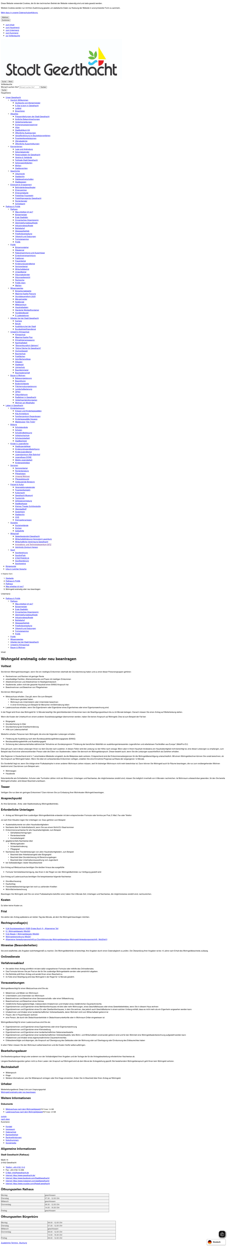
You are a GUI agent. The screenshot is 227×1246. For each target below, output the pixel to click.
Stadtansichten (21, 168)
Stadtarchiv (20, 176)
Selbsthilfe (19, 530)
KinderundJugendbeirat (25, 263)
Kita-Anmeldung (22, 413)
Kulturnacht (20, 492)
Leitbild (18, 108)
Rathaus (13, 209)
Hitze (17, 127)
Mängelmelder (21, 299)
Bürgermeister (21, 214)
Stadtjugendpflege (23, 446)
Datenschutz (11, 1132)
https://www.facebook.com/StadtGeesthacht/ (28, 1178)
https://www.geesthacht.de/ (20, 1175)
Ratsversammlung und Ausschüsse (30, 252)
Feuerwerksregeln (22, 490)
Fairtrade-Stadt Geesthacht (26, 160)
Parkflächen (20, 356)
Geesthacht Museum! (24, 495)
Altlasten (18, 361)
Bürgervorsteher (22, 247)
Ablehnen (5, 17)
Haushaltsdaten (21, 307)
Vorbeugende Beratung (25, 481)
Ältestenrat (19, 250)
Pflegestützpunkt (22, 479)
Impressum (10, 1129)
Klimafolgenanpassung (25, 340)
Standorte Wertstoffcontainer (27, 310)
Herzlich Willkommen (19, 100)
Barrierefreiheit (12, 1134)
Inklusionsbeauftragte (24, 225)
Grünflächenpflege (23, 359)
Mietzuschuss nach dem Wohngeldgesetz (23, 1109)
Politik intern (20, 282)
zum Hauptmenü (13, 27)
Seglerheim (20, 511)
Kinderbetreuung (17, 408)
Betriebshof (20, 228)
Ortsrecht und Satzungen (25, 236)
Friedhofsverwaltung (23, 233)
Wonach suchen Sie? (10, 87)
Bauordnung (20, 381)
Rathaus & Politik (13, 206)
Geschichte (15, 171)
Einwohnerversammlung (25, 255)
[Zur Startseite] (61, 78)
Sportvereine (20, 563)
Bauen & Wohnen (17, 375)
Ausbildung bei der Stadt (25, 326)
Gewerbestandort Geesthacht (27, 536)
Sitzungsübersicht (22, 277)
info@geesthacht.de (17, 1172)
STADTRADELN (22, 558)
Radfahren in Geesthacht (25, 397)
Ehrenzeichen (21, 190)
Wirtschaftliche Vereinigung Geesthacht (31, 541)
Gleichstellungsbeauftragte (26, 222)
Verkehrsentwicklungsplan (26, 400)
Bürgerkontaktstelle (23, 291)
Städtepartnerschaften (24, 179)
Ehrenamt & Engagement (21, 184)
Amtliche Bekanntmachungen (27, 119)
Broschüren (20, 111)
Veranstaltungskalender (25, 487)
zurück (4, 1116)
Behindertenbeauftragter (25, 187)
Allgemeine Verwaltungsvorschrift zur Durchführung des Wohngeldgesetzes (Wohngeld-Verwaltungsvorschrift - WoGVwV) (56, 939)
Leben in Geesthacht (14, 405)
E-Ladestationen (22, 315)
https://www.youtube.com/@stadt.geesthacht (28, 1183)
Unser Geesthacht (13, 97)
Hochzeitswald (21, 351)
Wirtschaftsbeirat (22, 269)
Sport (12, 550)
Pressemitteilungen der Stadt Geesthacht (32, 116)
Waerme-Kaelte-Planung (25, 293)
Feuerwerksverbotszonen (25, 138)
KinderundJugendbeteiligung (27, 449)
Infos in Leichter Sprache (16, 569)
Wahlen (18, 285)
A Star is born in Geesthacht (27, 105)
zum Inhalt (10, 24)
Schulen (18, 430)
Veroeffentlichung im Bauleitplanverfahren (32, 135)
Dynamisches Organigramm (27, 220)
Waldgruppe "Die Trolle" (25, 421)
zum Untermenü (12, 30)
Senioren (14, 465)
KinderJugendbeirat (23, 451)
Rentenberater (21, 201)
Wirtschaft (14, 533)
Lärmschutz (20, 367)
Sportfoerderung (22, 560)
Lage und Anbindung (24, 149)
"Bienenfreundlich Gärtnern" (27, 345)
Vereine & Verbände (23, 157)
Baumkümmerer (21, 370)
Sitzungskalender (22, 274)
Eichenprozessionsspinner (26, 124)
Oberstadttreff (20, 509)
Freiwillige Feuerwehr (24, 195)
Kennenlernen (16, 146)
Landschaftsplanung (23, 389)
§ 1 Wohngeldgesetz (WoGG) (18, 931)
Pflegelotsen (20, 473)
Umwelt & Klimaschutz (19, 331)
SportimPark (20, 555)
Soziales (14, 522)
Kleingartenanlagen (23, 520)
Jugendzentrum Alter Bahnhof (27, 454)
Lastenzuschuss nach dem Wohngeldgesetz (24, 1111)
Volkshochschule (22, 435)
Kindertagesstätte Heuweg (26, 419)
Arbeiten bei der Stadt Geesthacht (24, 318)
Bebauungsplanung (23, 378)
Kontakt (9, 1126)
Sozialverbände (21, 525)
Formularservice (22, 239)
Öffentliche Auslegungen (25, 132)
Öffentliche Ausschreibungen (27, 143)
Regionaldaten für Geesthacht (27, 154)
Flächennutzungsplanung (26, 386)
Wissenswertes (16, 288)
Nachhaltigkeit (21, 342)
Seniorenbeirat (21, 266)
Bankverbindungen (14, 1137)
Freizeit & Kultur (17, 484)
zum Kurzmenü (12, 33)
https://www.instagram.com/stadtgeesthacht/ (27, 1180)
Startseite (10, 578)
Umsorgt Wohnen (22, 476)
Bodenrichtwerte (22, 383)
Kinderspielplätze (22, 462)
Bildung (13, 424)
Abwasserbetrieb (22, 231)
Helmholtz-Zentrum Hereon (26, 547)
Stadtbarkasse (21, 503)
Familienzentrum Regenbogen (28, 416)
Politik (17, 241)
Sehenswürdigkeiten (23, 162)
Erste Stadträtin (21, 217)
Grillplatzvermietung (23, 500)
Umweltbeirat (20, 271)
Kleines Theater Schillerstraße (28, 506)
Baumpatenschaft (22, 372)
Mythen (18, 165)
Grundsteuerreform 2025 (25, 296)
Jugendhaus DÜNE (23, 457)
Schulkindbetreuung (23, 432)
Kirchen (18, 528)
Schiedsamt (20, 203)
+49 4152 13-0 (15, 1167)
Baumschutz (20, 353)
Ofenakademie (21, 141)
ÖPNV (18, 391)
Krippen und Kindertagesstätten (28, 410)
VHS (17, 517)
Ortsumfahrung (21, 394)
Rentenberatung (22, 470)
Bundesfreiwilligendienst (25, 329)
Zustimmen (6, 20)
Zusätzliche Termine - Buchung (14, 1242)
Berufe (18, 323)
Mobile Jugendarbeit (23, 460)
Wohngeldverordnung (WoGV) (18, 936)
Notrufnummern (12, 1140)
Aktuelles (14, 113)
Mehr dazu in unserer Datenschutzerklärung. (19, 12)
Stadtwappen (20, 182)
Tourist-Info (19, 498)
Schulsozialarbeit (22, 438)
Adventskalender (22, 152)
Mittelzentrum (20, 304)
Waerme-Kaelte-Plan (24, 337)
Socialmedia (11, 1142)
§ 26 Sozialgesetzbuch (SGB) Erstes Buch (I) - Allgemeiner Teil (32, 928)
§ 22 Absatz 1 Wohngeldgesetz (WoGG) (22, 934)
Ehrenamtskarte (21, 192)
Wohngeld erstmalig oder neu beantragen (18, 1092)
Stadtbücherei (21, 440)
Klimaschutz (20, 334)
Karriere (18, 321)
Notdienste (19, 301)
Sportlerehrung (21, 552)
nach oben (5, 1119)
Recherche (19, 280)
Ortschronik (20, 173)
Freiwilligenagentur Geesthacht (28, 198)
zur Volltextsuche (13, 35)
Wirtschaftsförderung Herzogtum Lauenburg (33, 539)
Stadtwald (19, 364)
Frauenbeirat (20, 261)
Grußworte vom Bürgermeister (27, 102)
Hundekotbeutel (21, 312)
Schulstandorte (21, 427)
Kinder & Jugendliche (19, 443)
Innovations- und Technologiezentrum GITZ (33, 544)
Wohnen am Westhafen (25, 402)
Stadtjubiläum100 (22, 130)
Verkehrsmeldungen (23, 122)
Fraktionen (19, 258)
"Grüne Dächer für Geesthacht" (28, 348)
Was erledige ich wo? (24, 211)
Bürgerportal (11, 566)
